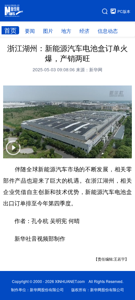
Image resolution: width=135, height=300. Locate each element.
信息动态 (108, 30)
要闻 (30, 30)
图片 (48, 30)
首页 (10, 30)
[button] (13, 152)
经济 (84, 30)
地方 (66, 30)
